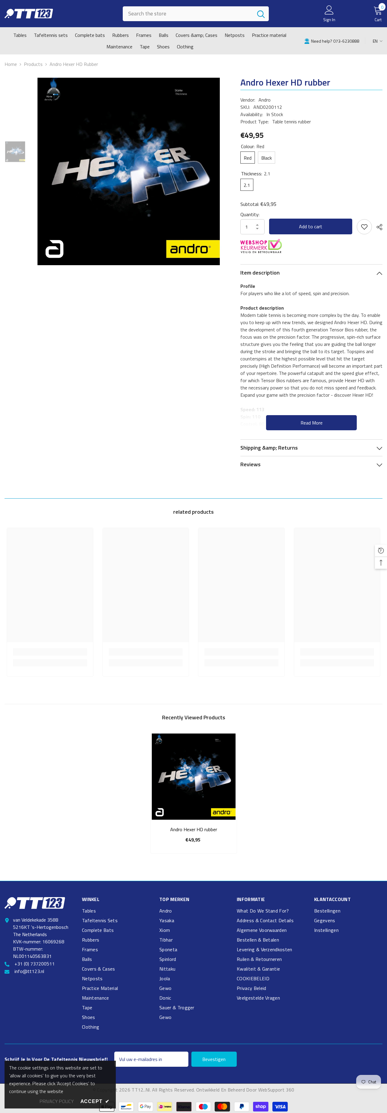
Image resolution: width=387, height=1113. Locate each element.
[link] (331, 40)
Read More (312, 422)
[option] (128, 171)
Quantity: (249, 214)
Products (33, 64)
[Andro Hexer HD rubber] (194, 777)
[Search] (196, 13)
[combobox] (188, 13)
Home (11, 64)
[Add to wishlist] (364, 226)
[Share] (377, 227)
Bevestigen (214, 1059)
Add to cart (310, 226)
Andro (265, 99)
